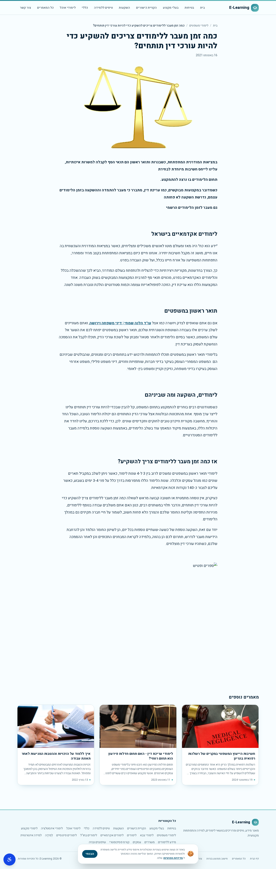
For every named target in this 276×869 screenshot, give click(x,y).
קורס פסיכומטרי (119, 842)
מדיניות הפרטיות (173, 858)
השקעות (124, 7)
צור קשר (25, 7)
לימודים (131, 835)
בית (202, 7)
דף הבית (254, 858)
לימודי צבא (147, 835)
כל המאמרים (45, 7)
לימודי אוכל (68, 7)
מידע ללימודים (167, 842)
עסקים (137, 842)
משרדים (149, 842)
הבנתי (90, 854)
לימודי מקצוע (29, 828)
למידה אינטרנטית (31, 835)
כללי (85, 7)
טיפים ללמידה (103, 7)
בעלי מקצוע (171, 7)
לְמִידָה (49, 835)
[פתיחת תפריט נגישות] (9, 859)
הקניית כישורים (146, 7)
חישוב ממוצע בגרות (217, 858)
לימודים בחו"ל (88, 835)
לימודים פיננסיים (66, 835)
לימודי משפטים (198, 25)
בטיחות (189, 7)
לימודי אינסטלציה (52, 828)
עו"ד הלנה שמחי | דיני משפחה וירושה (120, 323)
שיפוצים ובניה (97, 842)
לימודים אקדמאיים (112, 835)
